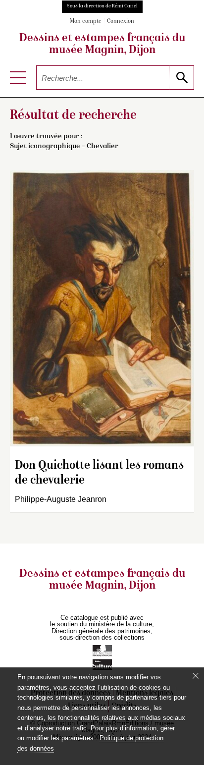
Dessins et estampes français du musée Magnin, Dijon (102, 44)
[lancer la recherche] (181, 77)
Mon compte (86, 21)
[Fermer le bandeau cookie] (196, 676)
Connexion (120, 21)
